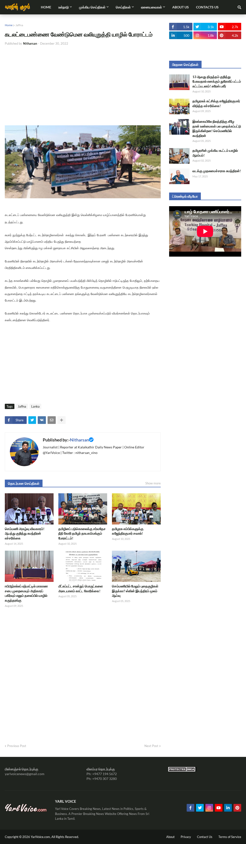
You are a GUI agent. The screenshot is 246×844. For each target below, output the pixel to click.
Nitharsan (79, 439)
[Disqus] (83, 674)
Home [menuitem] (46, 7)
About (170, 837)
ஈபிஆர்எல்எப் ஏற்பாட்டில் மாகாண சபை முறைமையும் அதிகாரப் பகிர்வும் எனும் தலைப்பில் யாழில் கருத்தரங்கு (26, 593)
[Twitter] (32, 420)
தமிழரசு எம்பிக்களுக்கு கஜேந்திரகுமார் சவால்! (127, 531)
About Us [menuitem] (180, 7)
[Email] (52, 420)
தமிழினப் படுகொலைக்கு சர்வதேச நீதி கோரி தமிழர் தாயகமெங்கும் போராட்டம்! (82, 533)
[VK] (42, 420)
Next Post (151, 746)
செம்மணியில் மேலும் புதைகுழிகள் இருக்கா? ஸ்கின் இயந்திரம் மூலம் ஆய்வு (135, 590)
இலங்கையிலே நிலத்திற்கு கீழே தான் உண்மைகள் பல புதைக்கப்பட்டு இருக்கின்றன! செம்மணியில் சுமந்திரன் (216, 128)
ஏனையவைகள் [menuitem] (151, 7)
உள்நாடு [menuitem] (63, 7)
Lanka (35, 406)
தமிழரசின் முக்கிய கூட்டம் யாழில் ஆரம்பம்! (215, 152)
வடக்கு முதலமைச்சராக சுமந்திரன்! (216, 171)
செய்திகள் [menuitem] (123, 7)
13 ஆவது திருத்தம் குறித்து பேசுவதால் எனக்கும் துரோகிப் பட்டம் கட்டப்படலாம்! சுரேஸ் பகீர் (216, 81)
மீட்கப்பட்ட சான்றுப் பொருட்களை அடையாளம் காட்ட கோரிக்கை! (80, 588)
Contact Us (204, 837)
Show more (153, 483)
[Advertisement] (83, 85)
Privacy (186, 837)
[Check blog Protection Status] (182, 770)
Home (8, 25)
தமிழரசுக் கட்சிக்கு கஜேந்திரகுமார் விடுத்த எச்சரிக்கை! (216, 103)
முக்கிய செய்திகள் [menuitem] (92, 7)
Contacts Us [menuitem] (207, 7)
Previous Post (16, 746)
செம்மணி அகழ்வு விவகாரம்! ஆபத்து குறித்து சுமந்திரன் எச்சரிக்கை (24, 533)
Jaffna (19, 25)
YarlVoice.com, (41, 837)
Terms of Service (229, 837)
